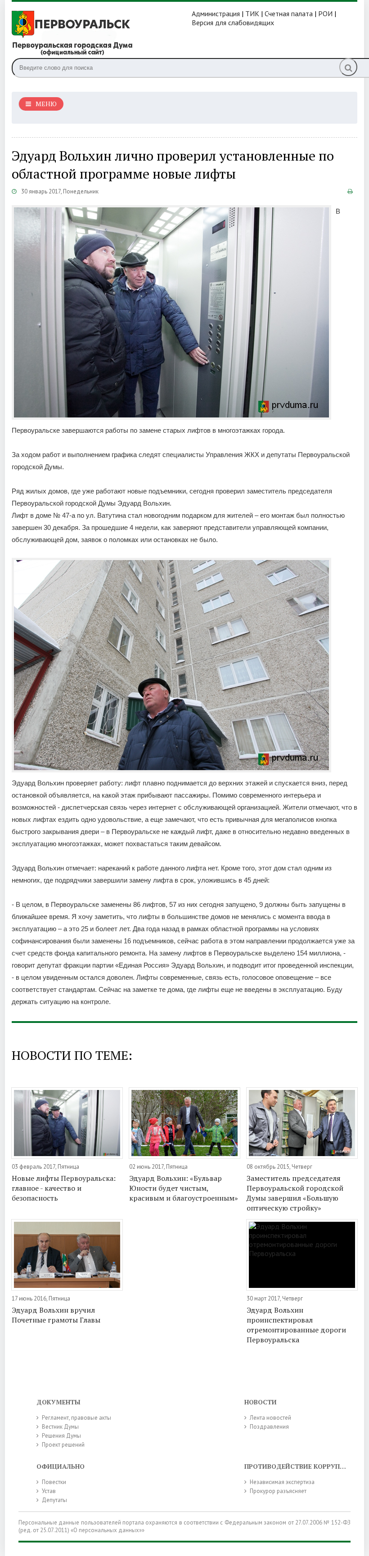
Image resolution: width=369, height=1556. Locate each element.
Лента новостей (270, 1417)
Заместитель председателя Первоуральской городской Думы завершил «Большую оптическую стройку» (295, 1193)
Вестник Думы (60, 1426)
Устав (49, 1491)
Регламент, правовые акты (76, 1417)
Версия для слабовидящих (233, 22)
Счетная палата (289, 13)
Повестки (54, 1482)
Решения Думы (61, 1435)
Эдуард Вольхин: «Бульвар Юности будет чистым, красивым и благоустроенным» (183, 1188)
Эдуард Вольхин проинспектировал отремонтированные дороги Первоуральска (296, 1325)
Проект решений (63, 1444)
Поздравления (269, 1426)
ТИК (252, 13)
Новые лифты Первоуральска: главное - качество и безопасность (64, 1188)
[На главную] (102, 32)
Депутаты (54, 1500)
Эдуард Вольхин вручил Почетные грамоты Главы (56, 1315)
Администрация (216, 13)
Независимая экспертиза (282, 1482)
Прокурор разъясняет (278, 1491)
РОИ (325, 13)
